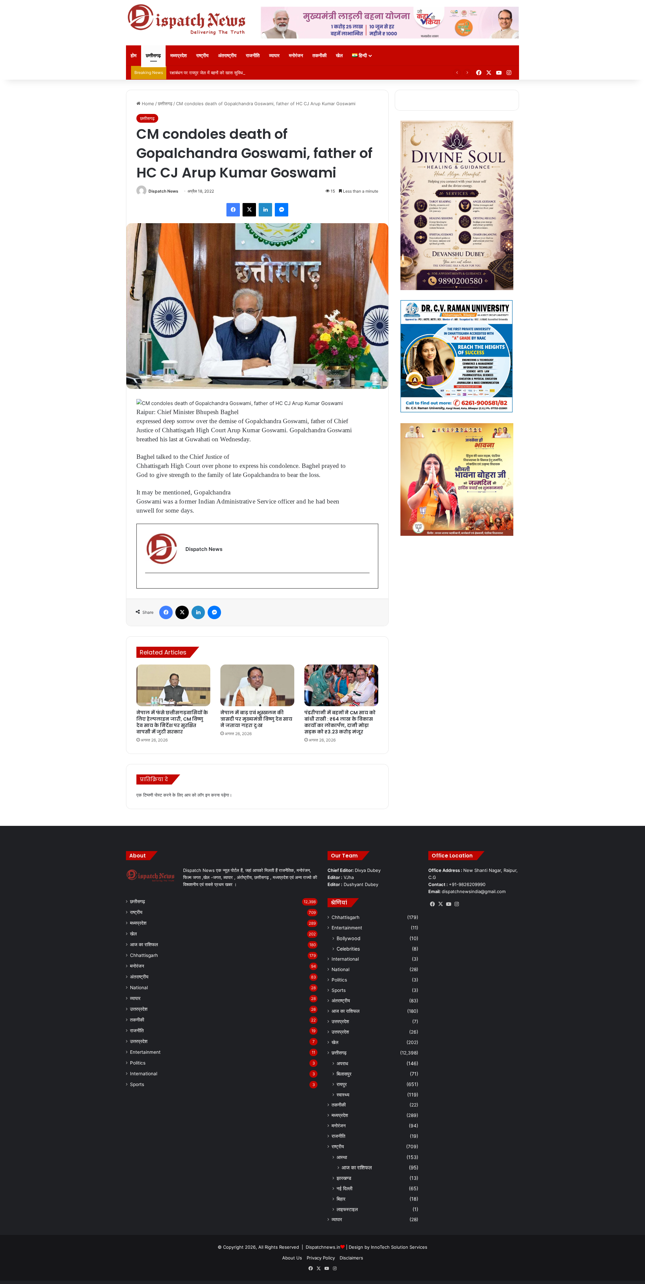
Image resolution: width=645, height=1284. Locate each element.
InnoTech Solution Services (399, 1247)
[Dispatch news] (188, 20)
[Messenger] (281, 209)
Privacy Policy (321, 1257)
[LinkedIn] (265, 209)
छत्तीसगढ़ (153, 55)
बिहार (341, 1199)
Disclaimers (351, 1257)
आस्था (342, 1157)
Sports (137, 1084)
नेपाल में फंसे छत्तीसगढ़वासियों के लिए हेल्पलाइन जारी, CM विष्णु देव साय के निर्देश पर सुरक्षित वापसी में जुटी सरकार (172, 722)
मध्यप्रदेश (178, 55)
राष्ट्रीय (202, 55)
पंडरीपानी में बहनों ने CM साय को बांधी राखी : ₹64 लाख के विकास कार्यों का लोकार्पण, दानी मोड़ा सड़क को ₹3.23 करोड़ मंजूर (340, 722)
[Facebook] (233, 209)
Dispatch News (163, 191)
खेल (339, 55)
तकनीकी (319, 55)
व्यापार (274, 55)
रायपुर (342, 1084)
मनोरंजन (296, 55)
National (139, 987)
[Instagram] (457, 904)
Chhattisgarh (144, 955)
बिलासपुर (344, 1074)
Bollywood (348, 938)
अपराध (342, 1063)
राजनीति (253, 55)
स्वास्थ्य (343, 1094)
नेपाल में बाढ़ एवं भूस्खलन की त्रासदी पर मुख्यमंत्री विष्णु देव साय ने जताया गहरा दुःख (256, 719)
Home (147, 103)
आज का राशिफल (144, 944)
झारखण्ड (344, 1178)
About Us (292, 1257)
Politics (137, 1063)
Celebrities (348, 949)
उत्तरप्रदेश (138, 1009)
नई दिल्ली (344, 1188)
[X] (249, 209)
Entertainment (145, 1052)
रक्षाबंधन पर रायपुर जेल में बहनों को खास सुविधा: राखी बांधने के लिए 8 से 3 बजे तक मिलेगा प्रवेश (246, 72)
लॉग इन (204, 795)
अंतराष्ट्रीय (227, 55)
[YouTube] (448, 904)
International (143, 1073)
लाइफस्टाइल (347, 1209)
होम (133, 55)
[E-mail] (148, 584)
